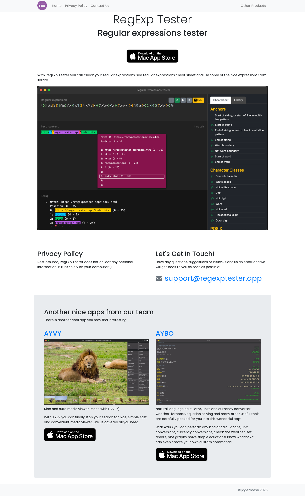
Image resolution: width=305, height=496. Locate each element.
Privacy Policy (76, 5)
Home (57, 5)
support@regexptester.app (213, 278)
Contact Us (100, 5)
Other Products (253, 5)
